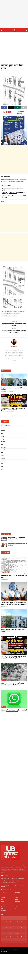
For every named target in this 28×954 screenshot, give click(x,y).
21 (17, 933)
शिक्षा (2, 463)
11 (6, 930)
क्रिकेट (2, 436)
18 (6, 933)
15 (21, 930)
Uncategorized (5, 425)
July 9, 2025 (11, 540)
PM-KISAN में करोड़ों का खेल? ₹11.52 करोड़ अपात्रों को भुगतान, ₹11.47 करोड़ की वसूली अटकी (13, 193)
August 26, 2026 (5, 713)
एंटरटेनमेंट (3, 430)
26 (10, 936)
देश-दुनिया (3, 441)
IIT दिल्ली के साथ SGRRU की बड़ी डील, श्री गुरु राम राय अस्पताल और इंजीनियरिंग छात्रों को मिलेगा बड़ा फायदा (14, 603)
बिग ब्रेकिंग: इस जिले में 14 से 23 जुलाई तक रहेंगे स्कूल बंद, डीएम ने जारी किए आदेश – (16, 538)
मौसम (2, 452)
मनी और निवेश (3, 450)
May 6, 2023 (11, 546)
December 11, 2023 (5, 70)
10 (2, 930)
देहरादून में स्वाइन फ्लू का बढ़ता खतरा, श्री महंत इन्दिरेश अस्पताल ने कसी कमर (12, 189)
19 (10, 933)
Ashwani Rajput (4, 951)
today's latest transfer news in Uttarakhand (10, 313)
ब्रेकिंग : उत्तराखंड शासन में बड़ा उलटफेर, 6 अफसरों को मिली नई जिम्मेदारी (14, 196)
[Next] (15, 416)
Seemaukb (14, 346)
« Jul (2, 942)
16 (25, 930)
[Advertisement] (14, 14)
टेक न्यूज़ (2, 439)
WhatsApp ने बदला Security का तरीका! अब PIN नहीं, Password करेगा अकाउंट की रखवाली (14, 711)
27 (14, 936)
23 (25, 933)
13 (14, 930)
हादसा (2, 466)
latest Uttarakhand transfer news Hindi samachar (14, 311)
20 (14, 933)
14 (17, 930)
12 (10, 930)
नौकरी (2, 444)
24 (2, 936)
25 (6, 936)
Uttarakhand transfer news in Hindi (9, 315)
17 (2, 933)
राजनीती (2, 455)
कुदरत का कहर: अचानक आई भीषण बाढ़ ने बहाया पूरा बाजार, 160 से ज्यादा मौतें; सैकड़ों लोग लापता (12, 684)
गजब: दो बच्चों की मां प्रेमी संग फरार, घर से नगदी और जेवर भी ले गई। (17, 544)
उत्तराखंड (3, 385)
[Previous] (13, 416)
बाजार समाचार (3, 447)
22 (21, 933)
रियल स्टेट (3, 458)
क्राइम (2, 433)
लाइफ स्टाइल (3, 461)
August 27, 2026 (10, 391)
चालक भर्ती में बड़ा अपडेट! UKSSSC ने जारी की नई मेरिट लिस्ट (14, 576)
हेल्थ (2, 469)
